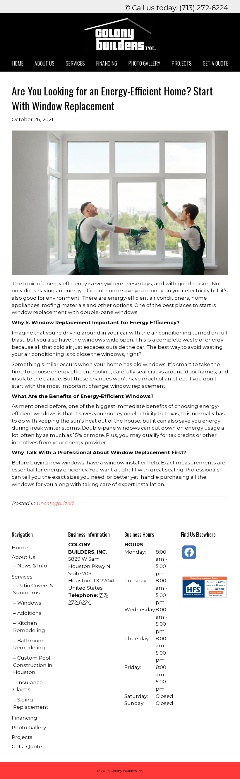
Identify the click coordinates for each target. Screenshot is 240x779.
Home (17, 63)
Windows (29, 603)
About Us (44, 63)
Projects (182, 63)
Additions (29, 613)
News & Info (32, 566)
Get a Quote (215, 63)
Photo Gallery (144, 63)
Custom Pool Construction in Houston (32, 665)
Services (75, 63)
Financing (106, 63)
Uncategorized (54, 503)
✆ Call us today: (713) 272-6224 (176, 8)
